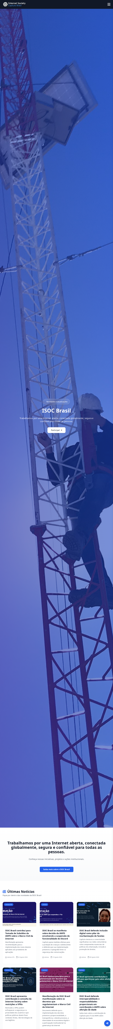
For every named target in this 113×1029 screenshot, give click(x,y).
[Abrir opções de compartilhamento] (107, 1023)
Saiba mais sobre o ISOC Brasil (56, 869)
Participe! (55, 430)
